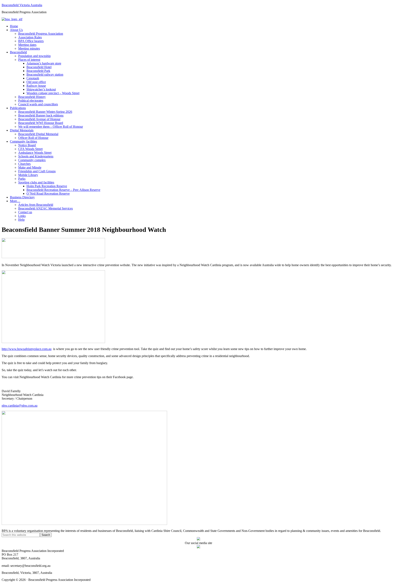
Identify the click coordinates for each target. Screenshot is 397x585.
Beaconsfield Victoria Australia (22, 5)
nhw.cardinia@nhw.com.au (19, 405)
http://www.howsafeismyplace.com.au (26, 349)
